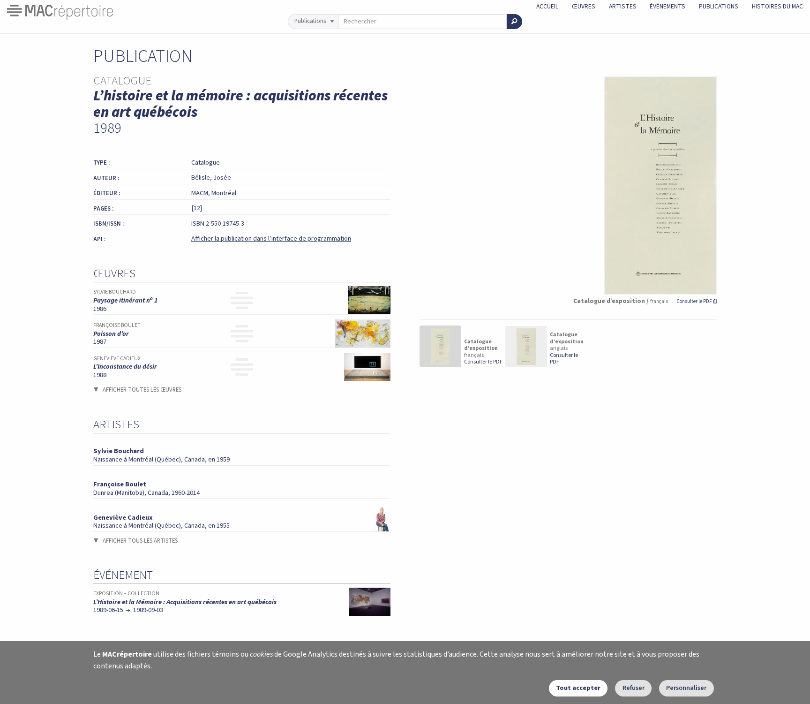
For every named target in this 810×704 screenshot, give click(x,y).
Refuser (633, 688)
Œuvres (583, 6)
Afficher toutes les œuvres (142, 390)
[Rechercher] (514, 21)
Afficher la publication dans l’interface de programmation (271, 238)
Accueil (547, 6)
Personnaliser (686, 688)
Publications (718, 6)
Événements (667, 6)
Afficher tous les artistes (140, 541)
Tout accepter (578, 688)
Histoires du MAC (777, 6)
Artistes (623, 6)
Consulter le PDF (696, 301)
